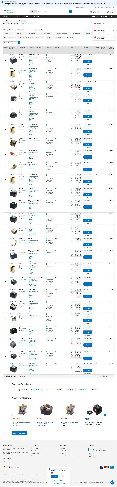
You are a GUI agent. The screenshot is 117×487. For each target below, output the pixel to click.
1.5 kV (30, 79)
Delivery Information (36, 456)
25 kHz (30, 210)
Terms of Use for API (44, 474)
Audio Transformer (33, 58)
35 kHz (30, 64)
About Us (62, 448)
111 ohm (31, 330)
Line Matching (32, 71)
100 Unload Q (32, 233)
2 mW (30, 208)
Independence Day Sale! (81, 7)
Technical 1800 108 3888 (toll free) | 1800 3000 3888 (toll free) (15, 452)
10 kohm (31, 74)
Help (102, 7)
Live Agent (5, 456)
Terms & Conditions (33, 474)
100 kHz (31, 158)
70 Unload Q (32, 88)
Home (4, 20)
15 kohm (31, 130)
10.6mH (31, 87)
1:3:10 (30, 241)
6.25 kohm (31, 118)
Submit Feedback (7, 458)
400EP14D (31, 91)
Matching (31, 85)
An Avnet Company (7, 480)
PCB (30, 99)
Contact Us (96, 7)
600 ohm (31, 103)
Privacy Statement (7, 474)
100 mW (31, 63)
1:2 (29, 101)
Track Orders (108, 7)
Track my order (35, 448)
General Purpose (33, 114)
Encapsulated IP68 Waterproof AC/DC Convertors (45, 422)
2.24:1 (30, 179)
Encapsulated (32, 191)
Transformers (10, 20)
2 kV (30, 211)
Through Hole (32, 285)
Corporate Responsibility (66, 456)
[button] (6, 16)
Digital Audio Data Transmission (33, 281)
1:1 (29, 59)
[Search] (70, 11)
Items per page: (8, 376)
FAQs (4, 461)
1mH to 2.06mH (33, 284)
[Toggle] (4, 29)
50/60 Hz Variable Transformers (93, 422)
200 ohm (31, 167)
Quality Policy (63, 450)
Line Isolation (32, 305)
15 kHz (30, 77)
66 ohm (31, 344)
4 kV (30, 311)
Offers (90, 7)
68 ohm (31, 307)
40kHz (30, 86)
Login (94, 11)
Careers (62, 453)
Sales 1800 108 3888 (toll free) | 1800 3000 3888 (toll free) (14, 449)
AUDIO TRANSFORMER (34, 140)
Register (98, 11)
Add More (70, 37)
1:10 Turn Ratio (32, 90)
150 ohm (31, 60)
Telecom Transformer (34, 340)
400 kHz (31, 310)
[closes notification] (115, 2)
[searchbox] (53, 11)
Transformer (32, 83)
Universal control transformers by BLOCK (22, 422)
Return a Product (35, 453)
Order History (34, 450)
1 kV (30, 65)
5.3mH (30, 231)
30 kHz (30, 222)
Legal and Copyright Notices (20, 474)
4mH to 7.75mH (32, 358)
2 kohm (31, 181)
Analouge (31, 98)
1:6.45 (30, 115)
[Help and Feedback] (112, 482)
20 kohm (31, 244)
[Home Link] (8, 11)
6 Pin (30, 287)
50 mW (30, 157)
